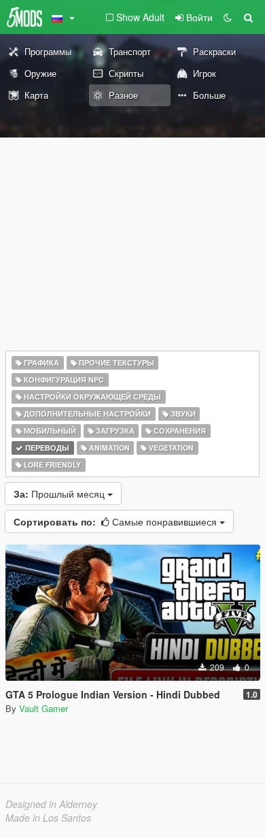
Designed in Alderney (51, 804)
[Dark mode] (227, 17)
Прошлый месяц (60, 493)
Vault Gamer (43, 708)
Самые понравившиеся (116, 521)
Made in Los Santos (48, 817)
